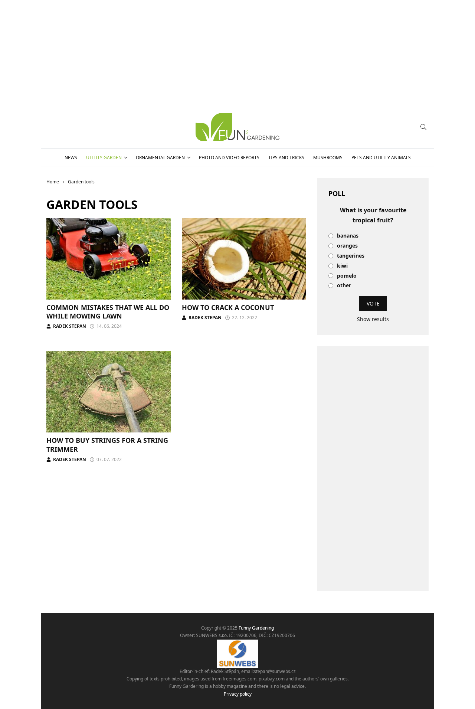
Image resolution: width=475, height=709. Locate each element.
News (71, 157)
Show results (373, 319)
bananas (347, 236)
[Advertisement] (372, 468)
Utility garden (104, 157)
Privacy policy (238, 694)
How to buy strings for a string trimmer (107, 444)
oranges (347, 246)
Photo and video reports (229, 157)
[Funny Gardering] (237, 127)
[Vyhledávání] (423, 127)
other (344, 285)
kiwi (342, 266)
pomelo (347, 276)
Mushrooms (328, 157)
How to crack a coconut (228, 307)
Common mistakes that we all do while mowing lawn (107, 311)
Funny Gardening (256, 628)
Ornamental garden (160, 157)
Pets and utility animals (381, 157)
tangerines (350, 256)
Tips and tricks (286, 157)
